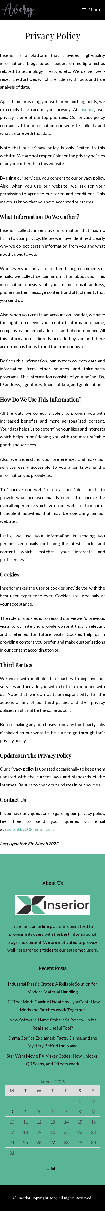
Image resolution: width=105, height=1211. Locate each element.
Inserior (86, 109)
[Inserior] (18, 10)
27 (52, 1142)
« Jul (51, 1168)
